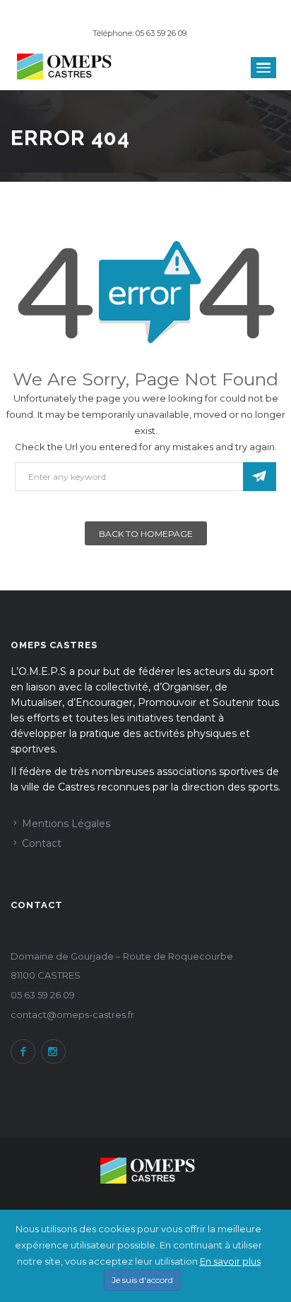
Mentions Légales (66, 823)
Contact (41, 843)
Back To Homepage (146, 533)
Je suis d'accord (142, 1280)
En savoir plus (230, 1261)
